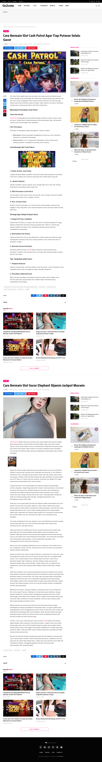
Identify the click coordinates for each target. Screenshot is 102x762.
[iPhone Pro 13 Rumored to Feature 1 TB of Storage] (74, 62)
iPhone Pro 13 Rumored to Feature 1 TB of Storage (89, 61)
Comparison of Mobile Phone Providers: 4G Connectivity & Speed (85, 126)
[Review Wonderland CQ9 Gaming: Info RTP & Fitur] (51, 347)
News (67, 6)
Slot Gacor (20, 289)
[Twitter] (4, 104)
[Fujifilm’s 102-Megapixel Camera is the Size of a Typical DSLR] (74, 71)
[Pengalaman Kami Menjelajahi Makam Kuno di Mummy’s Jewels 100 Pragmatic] (18, 321)
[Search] (99, 6)
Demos (4, 1)
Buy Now (21, 1)
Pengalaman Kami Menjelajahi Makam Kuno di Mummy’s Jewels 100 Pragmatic (16, 333)
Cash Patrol (13, 118)
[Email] (4, 114)
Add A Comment (34, 368)
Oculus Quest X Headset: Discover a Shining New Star (89, 52)
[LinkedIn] (4, 107)
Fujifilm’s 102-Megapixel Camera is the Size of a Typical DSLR (90, 69)
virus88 (27, 289)
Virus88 (29, 250)
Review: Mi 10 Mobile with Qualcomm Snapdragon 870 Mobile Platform (85, 100)
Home (19, 6)
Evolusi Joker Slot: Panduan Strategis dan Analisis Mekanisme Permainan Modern (18, 359)
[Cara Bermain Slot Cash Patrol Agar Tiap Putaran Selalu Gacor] (34, 72)
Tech (9, 1)
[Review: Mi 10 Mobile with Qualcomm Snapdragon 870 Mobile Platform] (84, 89)
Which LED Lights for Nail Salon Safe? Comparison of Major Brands (85, 151)
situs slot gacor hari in (10, 289)
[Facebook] (4, 100)
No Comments (38, 44)
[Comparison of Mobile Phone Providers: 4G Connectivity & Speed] (84, 114)
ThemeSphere (60, 756)
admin (6, 44)
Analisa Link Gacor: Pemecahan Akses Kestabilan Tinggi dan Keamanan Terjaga (50, 333)
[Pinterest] (4, 111)
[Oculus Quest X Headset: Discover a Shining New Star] (74, 53)
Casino (61, 6)
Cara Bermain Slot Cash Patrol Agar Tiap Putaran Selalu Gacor (20, 287)
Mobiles (52, 6)
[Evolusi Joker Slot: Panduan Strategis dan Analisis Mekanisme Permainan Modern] (18, 347)
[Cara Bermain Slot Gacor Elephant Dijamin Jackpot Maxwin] (34, 417)
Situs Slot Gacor (51, 287)
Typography (44, 6)
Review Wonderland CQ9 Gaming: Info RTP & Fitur (50, 358)
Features (27, 6)
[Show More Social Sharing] (39, 47)
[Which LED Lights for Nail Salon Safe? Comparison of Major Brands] (84, 140)
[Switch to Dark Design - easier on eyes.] (96, 5)
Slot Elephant (14, 442)
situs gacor (42, 287)
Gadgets (15, 1)
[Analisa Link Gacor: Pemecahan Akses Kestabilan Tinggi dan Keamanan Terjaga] (51, 321)
